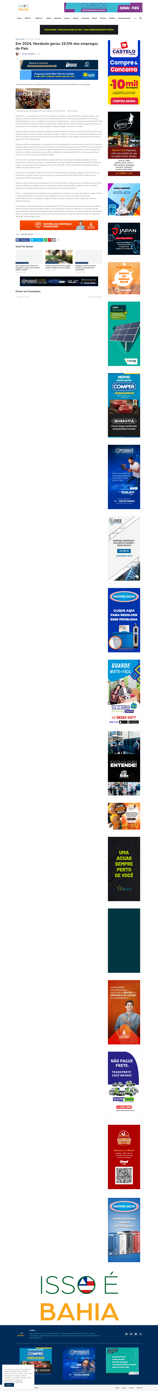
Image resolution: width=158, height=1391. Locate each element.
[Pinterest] (49, 240)
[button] (135, 18)
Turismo (103, 18)
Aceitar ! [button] (9, 1385)
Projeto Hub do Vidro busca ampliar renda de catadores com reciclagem (58, 267)
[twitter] (131, 1334)
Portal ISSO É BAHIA (33, 39)
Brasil (94, 18)
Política (112, 18)
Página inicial (20, 39)
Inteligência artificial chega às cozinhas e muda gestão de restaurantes (85, 268)
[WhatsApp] (45, 240)
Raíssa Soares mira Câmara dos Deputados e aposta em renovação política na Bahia (28, 268)
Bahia (49, 18)
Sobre (124, 1388)
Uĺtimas (38, 18)
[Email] (54, 240)
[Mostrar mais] (58, 240)
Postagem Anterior (23, 297)
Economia (85, 18)
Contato (131, 1388)
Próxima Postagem (95, 297)
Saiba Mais (19, 1382)
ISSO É (27, 18)
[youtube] (136, 1334)
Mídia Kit (139, 1388)
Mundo (75, 18)
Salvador (57, 18)
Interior (67, 18)
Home (19, 18)
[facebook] (126, 1334)
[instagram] (140, 1334)
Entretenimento (124, 18)
